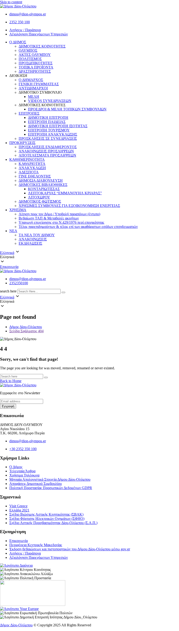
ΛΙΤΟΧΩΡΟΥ (39, 197)
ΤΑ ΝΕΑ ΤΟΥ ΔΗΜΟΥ (37, 235)
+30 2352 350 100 (23, 449)
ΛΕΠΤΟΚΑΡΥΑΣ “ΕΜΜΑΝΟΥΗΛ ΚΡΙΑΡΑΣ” (65, 193)
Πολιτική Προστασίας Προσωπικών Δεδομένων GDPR (50, 488)
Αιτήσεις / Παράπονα (25, 30)
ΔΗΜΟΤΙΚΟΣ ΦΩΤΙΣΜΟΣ (40, 201)
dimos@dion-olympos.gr (27, 14)
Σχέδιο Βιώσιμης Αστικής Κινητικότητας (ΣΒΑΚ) (46, 514)
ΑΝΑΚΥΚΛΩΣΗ (32, 168)
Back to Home (10, 381)
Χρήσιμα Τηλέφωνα (24, 475)
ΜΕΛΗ (33, 97)
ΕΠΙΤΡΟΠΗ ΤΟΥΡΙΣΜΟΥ (49, 130)
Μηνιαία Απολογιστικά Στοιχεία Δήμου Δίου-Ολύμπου (49, 479)
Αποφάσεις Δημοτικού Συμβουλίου (35, 484)
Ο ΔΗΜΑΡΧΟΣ (31, 80)
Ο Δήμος (15, 467)
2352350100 (18, 283)
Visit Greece (18, 506)
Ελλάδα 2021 (19, 510)
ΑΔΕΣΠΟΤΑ (29, 172)
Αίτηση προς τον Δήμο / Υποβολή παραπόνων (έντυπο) (59, 214)
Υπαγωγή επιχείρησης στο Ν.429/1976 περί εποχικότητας (61, 222)
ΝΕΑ (13, 231)
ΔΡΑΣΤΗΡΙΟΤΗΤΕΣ (35, 71)
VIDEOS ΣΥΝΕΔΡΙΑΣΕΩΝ (49, 101)
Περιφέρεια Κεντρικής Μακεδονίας (35, 545)
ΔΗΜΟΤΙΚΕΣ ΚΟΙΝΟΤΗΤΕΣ (42, 46)
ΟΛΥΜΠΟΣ (28, 50)
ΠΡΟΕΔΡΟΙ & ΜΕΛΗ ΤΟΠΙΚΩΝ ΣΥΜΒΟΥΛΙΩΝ (67, 109)
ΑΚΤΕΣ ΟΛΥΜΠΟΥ (35, 55)
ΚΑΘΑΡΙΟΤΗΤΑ (32, 164)
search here (8, 291)
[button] (89, 257)
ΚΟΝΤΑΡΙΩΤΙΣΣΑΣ (44, 189)
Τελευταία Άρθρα (22, 471)
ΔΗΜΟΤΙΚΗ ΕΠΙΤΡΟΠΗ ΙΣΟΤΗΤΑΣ (57, 126)
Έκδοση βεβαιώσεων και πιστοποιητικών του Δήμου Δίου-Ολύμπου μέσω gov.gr (69, 549)
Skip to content (11, 2)
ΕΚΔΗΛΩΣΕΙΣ (30, 243)
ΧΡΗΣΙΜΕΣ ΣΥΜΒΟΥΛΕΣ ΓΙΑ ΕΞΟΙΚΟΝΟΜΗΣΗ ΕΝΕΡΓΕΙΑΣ (69, 206)
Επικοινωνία (9, 267)
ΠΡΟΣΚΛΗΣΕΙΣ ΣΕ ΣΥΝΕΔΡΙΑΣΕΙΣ (48, 139)
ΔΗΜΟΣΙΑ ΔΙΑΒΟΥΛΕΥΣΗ (41, 180)
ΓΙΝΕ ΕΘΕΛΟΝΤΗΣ (35, 176)
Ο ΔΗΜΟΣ (17, 42)
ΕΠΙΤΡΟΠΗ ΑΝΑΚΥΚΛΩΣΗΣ (52, 134)
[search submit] (63, 292)
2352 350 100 (19, 22)
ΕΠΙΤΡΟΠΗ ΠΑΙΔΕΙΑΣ (46, 122)
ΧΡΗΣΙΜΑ (17, 210)
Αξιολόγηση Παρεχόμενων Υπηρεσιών (38, 34)
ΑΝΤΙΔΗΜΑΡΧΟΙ (33, 88)
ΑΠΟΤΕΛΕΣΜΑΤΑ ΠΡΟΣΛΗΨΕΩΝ (47, 155)
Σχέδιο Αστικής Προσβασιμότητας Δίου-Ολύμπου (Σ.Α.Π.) (53, 523)
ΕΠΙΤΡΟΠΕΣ (29, 113)
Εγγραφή (8, 406)
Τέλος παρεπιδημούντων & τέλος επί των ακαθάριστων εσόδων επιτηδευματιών (78, 227)
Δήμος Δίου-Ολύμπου (16, 625)
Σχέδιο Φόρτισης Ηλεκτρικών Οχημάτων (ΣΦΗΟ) (46, 519)
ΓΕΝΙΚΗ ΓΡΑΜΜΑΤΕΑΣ (39, 84)
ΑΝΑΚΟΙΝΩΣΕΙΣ (33, 239)
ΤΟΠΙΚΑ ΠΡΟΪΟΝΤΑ (36, 67)
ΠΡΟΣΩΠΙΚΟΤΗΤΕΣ (35, 63)
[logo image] (18, 271)
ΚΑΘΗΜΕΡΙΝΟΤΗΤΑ (27, 159)
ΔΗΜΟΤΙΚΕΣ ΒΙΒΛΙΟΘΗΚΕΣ (43, 185)
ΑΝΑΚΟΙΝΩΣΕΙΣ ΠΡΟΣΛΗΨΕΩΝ (46, 151)
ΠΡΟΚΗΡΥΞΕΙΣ (22, 143)
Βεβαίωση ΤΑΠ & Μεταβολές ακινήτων (49, 218)
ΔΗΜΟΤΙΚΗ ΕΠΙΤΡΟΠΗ (48, 118)
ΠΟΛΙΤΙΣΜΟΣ (30, 59)
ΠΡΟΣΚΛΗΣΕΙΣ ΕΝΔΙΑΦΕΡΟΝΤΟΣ (48, 147)
